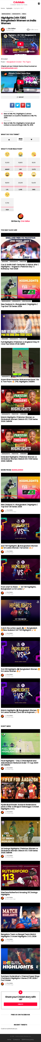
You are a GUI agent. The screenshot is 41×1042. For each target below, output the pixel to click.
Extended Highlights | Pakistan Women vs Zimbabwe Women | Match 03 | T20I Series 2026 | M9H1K (19, 459)
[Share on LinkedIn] (28, 105)
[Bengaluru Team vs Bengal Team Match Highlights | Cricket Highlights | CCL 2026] (20, 917)
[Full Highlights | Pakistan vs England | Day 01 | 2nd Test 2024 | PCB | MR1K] (20, 325)
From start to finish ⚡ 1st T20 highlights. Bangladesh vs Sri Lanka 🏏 (18, 588)
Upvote (9, 139)
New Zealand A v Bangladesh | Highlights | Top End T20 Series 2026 (19, 305)
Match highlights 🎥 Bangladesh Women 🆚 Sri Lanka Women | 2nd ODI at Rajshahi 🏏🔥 (20, 711)
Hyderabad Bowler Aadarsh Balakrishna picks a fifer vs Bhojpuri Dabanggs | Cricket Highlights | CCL (20, 806)
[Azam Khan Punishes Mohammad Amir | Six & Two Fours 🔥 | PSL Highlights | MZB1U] (20, 362)
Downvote (31, 139)
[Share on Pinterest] (22, 105)
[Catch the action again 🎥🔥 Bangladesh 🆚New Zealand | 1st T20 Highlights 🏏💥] (20, 611)
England (5, 261)
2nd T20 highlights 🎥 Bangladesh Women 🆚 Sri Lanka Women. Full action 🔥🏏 (19, 547)
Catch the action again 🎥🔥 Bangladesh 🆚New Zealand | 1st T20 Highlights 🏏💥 (19, 629)
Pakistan (23, 261)
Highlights (14, 261)
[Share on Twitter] (17, 105)
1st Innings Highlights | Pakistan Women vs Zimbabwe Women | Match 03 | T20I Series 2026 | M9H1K (19, 850)
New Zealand (26, 301)
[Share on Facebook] (12, 105)
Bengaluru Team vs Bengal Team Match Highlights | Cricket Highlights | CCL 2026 (18, 935)
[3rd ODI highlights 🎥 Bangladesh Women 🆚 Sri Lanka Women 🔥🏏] (20, 652)
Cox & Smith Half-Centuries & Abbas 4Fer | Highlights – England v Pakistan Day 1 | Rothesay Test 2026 (20, 266)
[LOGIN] (39, 3)
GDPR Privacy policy (28, 1039)
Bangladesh (6, 301)
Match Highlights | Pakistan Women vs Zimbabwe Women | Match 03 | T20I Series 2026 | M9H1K (19, 419)
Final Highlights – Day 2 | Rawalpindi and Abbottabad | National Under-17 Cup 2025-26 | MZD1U (20, 762)
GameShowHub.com (9, 68)
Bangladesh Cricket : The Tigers (19, 62)
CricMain (18, 2)
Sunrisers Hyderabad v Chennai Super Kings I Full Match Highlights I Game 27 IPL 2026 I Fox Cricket (20, 978)
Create (20, 1004)
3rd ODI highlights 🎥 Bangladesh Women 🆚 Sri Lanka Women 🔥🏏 (20, 670)
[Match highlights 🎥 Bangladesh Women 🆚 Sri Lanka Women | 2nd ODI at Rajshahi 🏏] (20, 693)
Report (21, 97)
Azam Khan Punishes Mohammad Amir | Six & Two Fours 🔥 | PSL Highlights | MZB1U (20, 380)
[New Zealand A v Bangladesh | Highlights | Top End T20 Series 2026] (20, 287)
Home (9, 1039)
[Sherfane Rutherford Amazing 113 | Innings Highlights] (20, 875)
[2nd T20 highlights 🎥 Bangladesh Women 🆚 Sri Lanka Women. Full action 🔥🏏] (20, 528)
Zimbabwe (23, 414)
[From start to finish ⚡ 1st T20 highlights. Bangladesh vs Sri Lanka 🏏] (20, 570)
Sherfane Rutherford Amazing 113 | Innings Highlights (19, 893)
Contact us (16, 1039)
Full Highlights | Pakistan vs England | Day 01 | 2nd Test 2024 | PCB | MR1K (20, 343)
